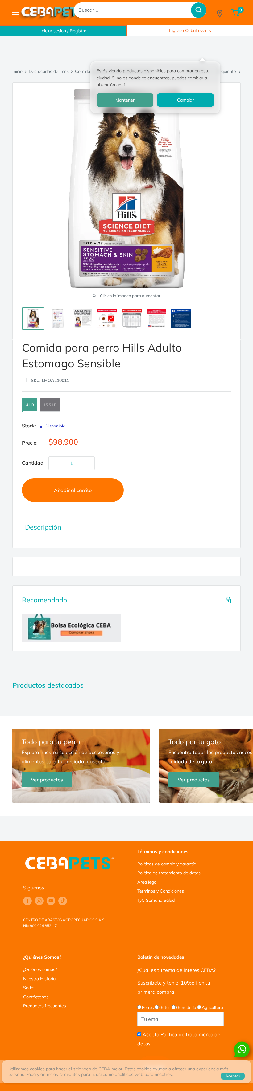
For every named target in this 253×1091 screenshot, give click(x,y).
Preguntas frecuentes (44, 1006)
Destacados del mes (49, 71)
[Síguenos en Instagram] (39, 901)
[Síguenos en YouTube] (51, 901)
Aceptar (232, 1075)
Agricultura (212, 1007)
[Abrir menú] (15, 12)
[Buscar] (198, 10)
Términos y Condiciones (160, 891)
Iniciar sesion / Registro (63, 31)
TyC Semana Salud (156, 900)
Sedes (29, 987)
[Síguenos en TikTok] (62, 901)
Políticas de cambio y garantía (166, 864)
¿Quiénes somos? (40, 969)
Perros (148, 1007)
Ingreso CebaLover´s (190, 30)
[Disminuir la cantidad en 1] (55, 463)
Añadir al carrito (73, 490)
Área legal (147, 882)
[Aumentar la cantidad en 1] (87, 463)
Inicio (17, 71)
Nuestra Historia (39, 978)
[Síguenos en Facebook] (27, 901)
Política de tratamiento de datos (169, 873)
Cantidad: (33, 463)
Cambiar (185, 100)
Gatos (164, 1007)
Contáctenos (35, 997)
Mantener (125, 100)
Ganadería (186, 1007)
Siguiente (227, 71)
